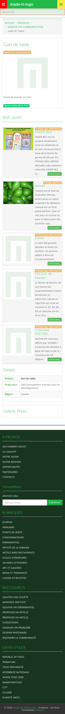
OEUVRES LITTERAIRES (14, 562)
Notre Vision (10, 456)
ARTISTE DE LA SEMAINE (15, 547)
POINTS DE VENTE (12, 532)
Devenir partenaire (14, 632)
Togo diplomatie (13, 667)
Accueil (9, 22)
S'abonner (54, 502)
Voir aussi (12, 117)
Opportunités (11, 466)
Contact (39, 710)
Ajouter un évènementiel (18, 607)
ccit (5, 687)
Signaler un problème (16, 627)
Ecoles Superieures (14, 557)
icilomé (7, 692)
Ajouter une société (15, 597)
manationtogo (12, 682)
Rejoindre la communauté (19, 637)
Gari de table (16, 44)
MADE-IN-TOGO (21, 4)
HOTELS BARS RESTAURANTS (18, 552)
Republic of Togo (13, 656)
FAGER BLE (43, 132)
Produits (23, 22)
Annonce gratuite (14, 602)
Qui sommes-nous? (14, 446)
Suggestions (10, 622)
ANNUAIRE (8, 527)
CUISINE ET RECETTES (14, 578)
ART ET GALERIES (11, 567)
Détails (9, 370)
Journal (7, 522)
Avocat (40, 186)
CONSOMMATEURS (13, 537)
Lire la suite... (54, 173)
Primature (9, 662)
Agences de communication (25, 26)
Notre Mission (11, 461)
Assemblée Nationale (15, 672)
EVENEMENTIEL (11, 542)
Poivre (39, 238)
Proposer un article (15, 612)
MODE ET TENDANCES (14, 572)
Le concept (9, 451)
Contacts (8, 477)
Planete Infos (11, 697)
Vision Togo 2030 (13, 677)
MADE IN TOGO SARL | (26, 707)
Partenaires (10, 472)
